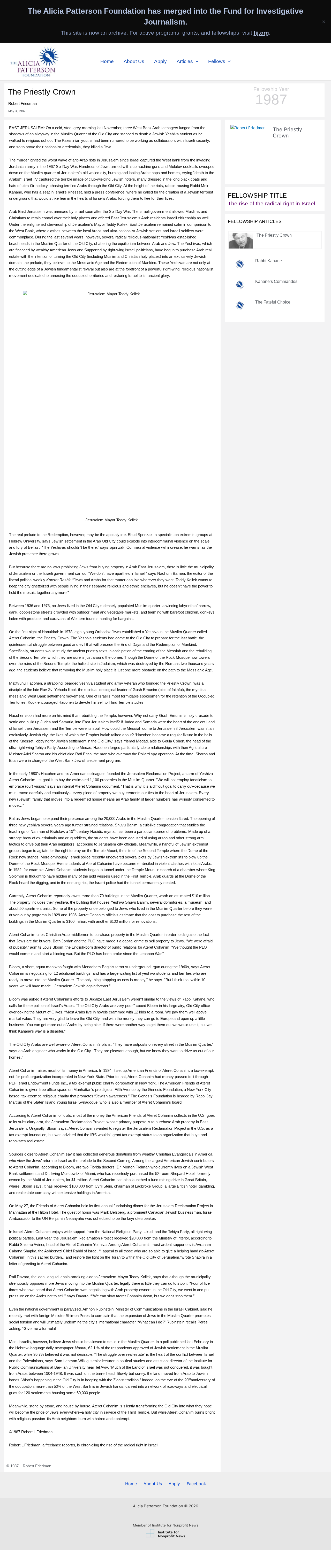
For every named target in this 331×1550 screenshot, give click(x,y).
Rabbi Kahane (268, 261)
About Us (134, 61)
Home (107, 61)
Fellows (216, 61)
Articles (185, 61)
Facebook (196, 1483)
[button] (195, 61)
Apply (160, 61)
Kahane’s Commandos (276, 281)
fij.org (261, 33)
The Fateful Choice (272, 302)
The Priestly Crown (274, 235)
